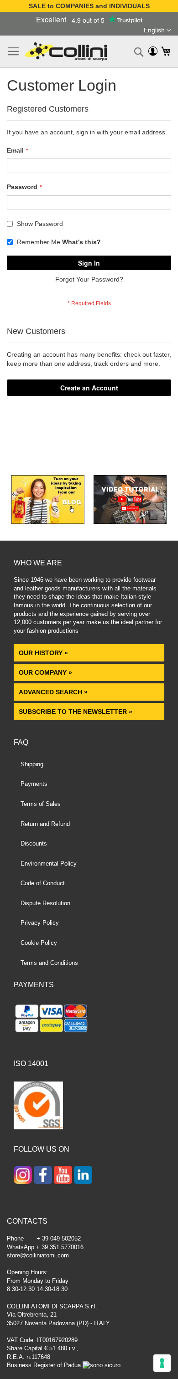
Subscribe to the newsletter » (75, 711)
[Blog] (47, 521)
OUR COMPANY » (46, 672)
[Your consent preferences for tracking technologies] (162, 1363)
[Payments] (89, 1020)
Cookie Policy (39, 942)
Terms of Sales (41, 803)
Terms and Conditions (49, 962)
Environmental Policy (49, 863)
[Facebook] (43, 1175)
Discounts (34, 843)
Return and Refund (45, 823)
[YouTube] (63, 1175)
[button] (157, 31)
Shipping (32, 764)
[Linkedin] (83, 1175)
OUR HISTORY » (43, 652)
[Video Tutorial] (130, 521)
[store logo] (66, 51)
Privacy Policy (40, 922)
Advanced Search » (54, 692)
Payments (34, 783)
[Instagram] (23, 1175)
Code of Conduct (43, 883)
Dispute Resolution (45, 903)
